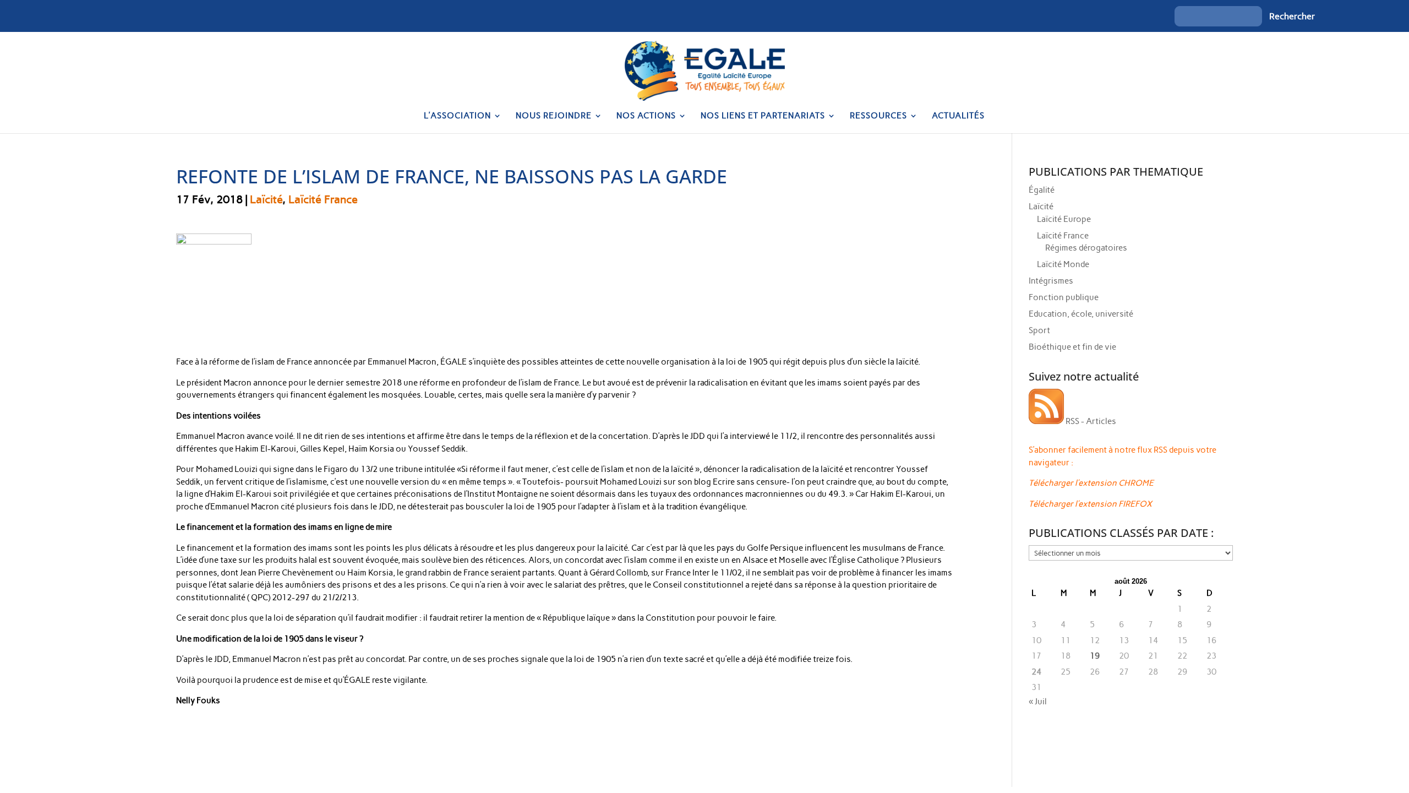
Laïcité (266, 199)
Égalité (1042, 190)
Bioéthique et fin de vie (1072, 347)
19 (1095, 656)
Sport (1039, 330)
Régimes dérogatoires (1086, 248)
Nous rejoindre (554, 116)
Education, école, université (1081, 314)
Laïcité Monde (1063, 264)
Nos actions (646, 116)
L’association (457, 116)
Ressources (878, 116)
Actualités (958, 116)
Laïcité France (323, 199)
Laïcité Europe (1064, 219)
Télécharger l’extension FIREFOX (1090, 504)
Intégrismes (1051, 281)
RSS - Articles (1090, 421)
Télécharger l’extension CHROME (1091, 483)
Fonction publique (1064, 297)
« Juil (1038, 702)
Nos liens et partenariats (763, 116)
